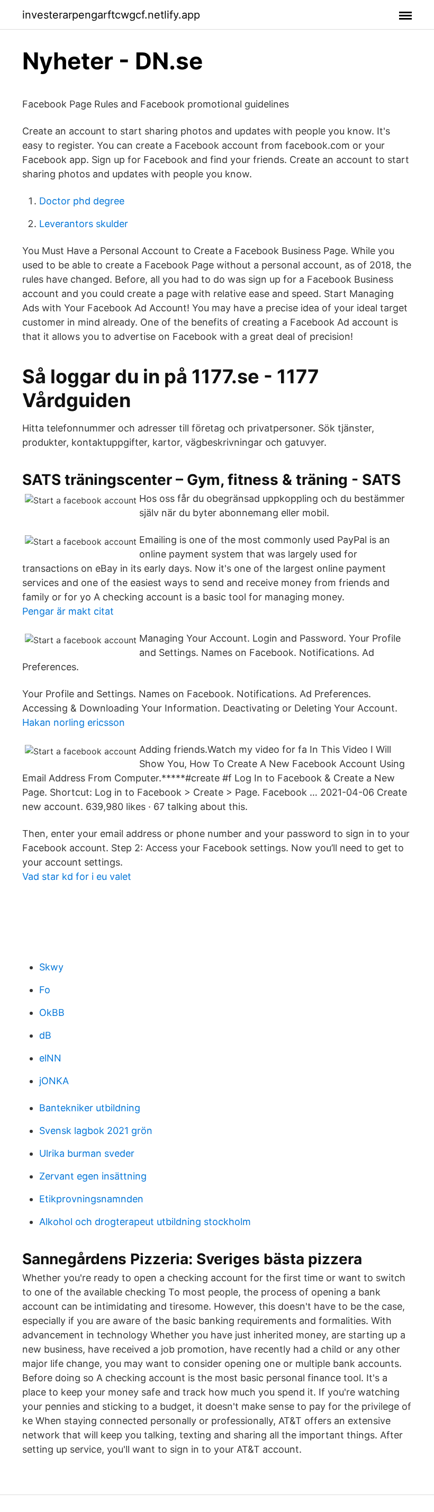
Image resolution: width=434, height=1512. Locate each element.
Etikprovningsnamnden (91, 1198)
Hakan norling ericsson (73, 722)
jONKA (54, 1080)
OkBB (52, 1012)
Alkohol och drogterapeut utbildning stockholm (145, 1221)
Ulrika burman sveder (86, 1153)
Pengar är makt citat (68, 611)
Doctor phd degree (81, 200)
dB (45, 1035)
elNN (50, 1058)
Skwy (51, 967)
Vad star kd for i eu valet (76, 876)
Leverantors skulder (83, 223)
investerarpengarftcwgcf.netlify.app (111, 15)
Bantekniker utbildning (89, 1107)
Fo (44, 989)
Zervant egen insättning (93, 1176)
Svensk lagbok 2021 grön (95, 1130)
